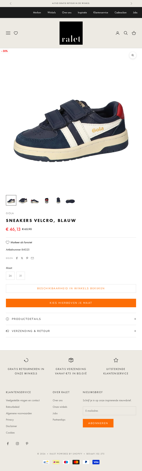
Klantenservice (100, 12)
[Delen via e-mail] (32, 258)
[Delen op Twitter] (22, 258)
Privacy (10, 419)
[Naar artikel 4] (46, 200)
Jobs (135, 12)
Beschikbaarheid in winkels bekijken (71, 288)
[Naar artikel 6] (70, 200)
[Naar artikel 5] (58, 200)
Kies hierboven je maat (71, 303)
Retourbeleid (12, 407)
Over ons (66, 12)
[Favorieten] (16, 33)
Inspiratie (82, 12)
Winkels (52, 12)
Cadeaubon (121, 12)
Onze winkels (60, 407)
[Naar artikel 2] (23, 200)
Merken (37, 12)
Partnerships (59, 419)
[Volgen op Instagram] (17, 443)
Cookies (10, 432)
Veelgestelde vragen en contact (23, 400)
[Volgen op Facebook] (8, 443)
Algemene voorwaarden (19, 413)
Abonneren (98, 423)
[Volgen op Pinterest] (27, 443)
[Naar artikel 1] (11, 200)
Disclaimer (11, 426)
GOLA (10, 213)
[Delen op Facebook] (16, 258)
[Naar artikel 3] (35, 200)
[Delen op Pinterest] (27, 258)
